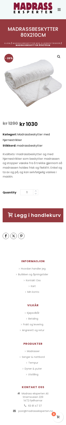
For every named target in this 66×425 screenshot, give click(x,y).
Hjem (7, 43)
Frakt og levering (33, 324)
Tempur (33, 362)
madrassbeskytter (30, 146)
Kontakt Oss (33, 280)
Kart (33, 286)
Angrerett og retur (33, 330)
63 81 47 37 (35, 405)
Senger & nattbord (33, 357)
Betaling (33, 318)
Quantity (9, 192)
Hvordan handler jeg (33, 268)
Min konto (33, 292)
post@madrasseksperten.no (35, 411)
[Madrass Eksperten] (33, 8)
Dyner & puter (33, 368)
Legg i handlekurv (37, 215)
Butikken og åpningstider (33, 274)
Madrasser (33, 351)
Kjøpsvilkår (33, 313)
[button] (59, 57)
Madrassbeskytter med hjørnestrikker (36, 43)
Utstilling (33, 374)
